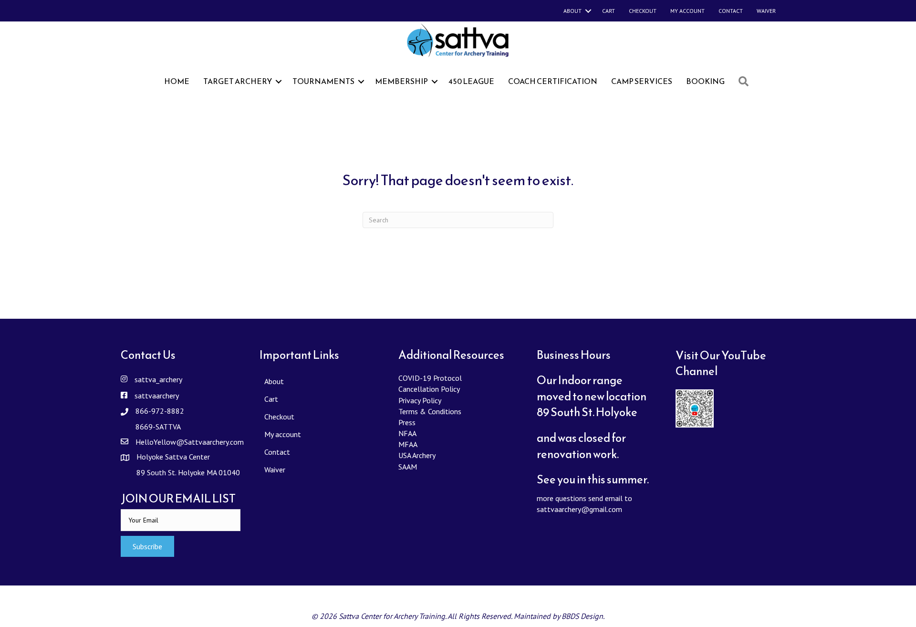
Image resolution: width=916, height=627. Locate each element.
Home (176, 81)
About (572, 10)
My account (687, 10)
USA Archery (417, 455)
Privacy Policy (419, 400)
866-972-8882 (159, 411)
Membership (401, 81)
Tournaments (323, 81)
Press (407, 422)
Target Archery (237, 81)
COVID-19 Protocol (430, 378)
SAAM (407, 466)
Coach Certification (552, 81)
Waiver (766, 10)
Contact (730, 10)
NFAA (407, 433)
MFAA (407, 444)
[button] (147, 546)
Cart (608, 10)
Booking (705, 81)
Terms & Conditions (429, 411)
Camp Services (641, 81)
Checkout (642, 10)
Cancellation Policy (429, 389)
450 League (471, 81)
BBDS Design (582, 616)
